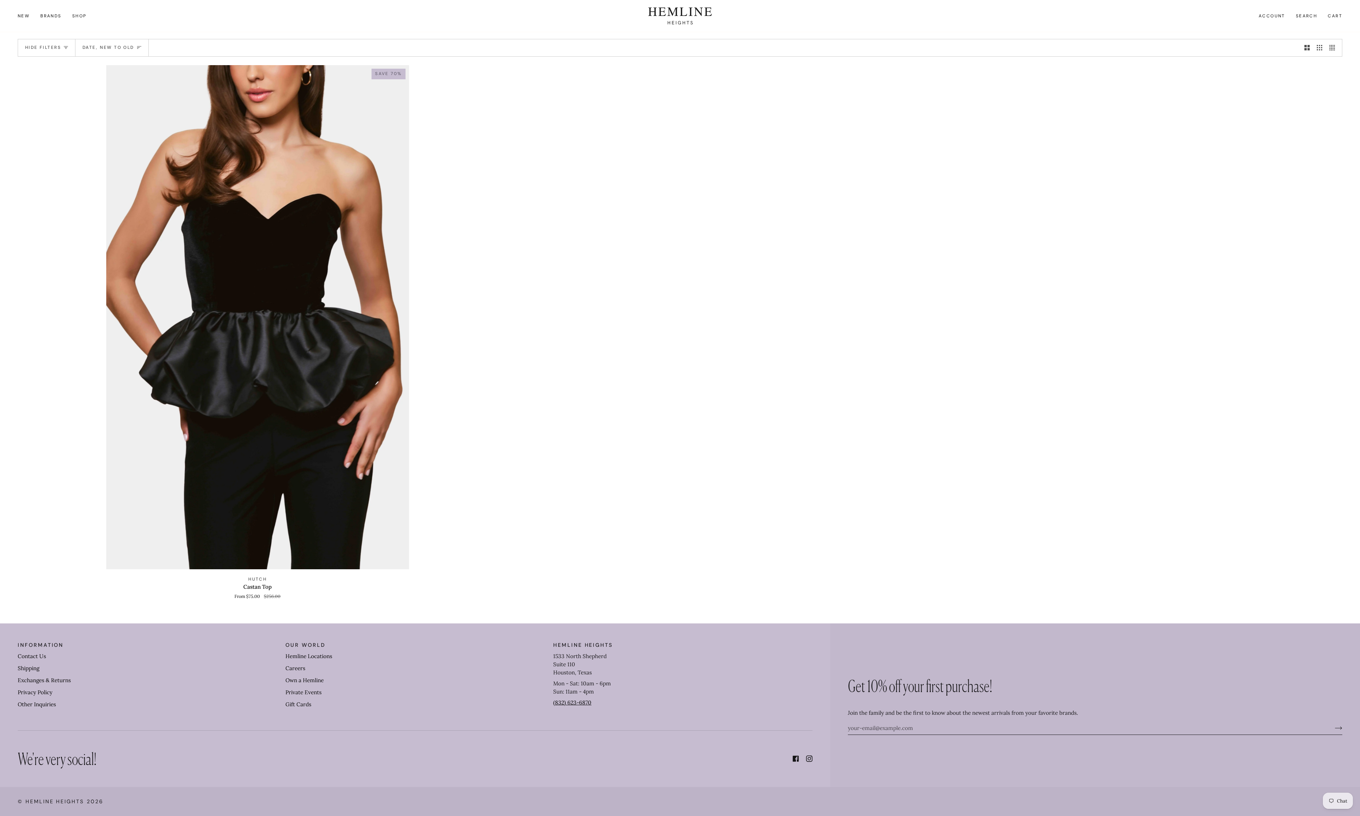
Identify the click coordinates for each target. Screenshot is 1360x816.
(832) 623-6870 (572, 702)
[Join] (1333, 728)
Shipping (28, 668)
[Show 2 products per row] (1307, 47)
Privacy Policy (35, 692)
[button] (51, 16)
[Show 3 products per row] (1319, 47)
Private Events (303, 692)
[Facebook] (796, 758)
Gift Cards (298, 704)
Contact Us (32, 656)
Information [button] (40, 645)
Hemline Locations (308, 656)
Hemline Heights (55, 801)
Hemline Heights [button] (583, 645)
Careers (295, 668)
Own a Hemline (304, 680)
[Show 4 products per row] (1334, 47)
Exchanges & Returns (44, 680)
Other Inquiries (37, 704)
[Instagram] (809, 758)
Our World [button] (305, 645)
